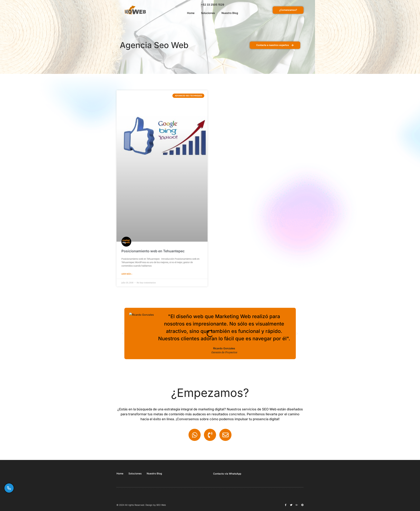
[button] (123, 333)
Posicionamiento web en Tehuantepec (153, 251)
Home (190, 13)
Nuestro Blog (229, 13)
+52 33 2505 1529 (212, 4)
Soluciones (208, 13)
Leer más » (126, 274)
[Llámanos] (9, 488)
